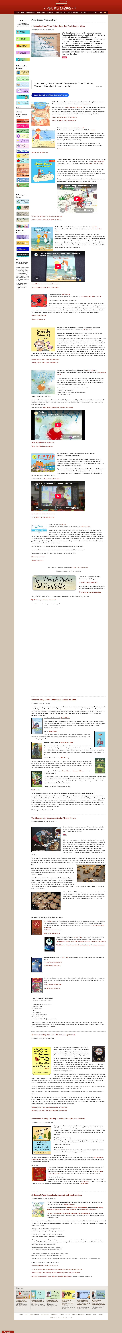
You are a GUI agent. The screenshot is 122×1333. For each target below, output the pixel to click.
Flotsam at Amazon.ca (38, 319)
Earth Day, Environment (73, 12)
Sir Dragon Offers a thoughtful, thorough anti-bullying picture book (56, 1195)
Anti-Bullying (50, 12)
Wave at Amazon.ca (37, 560)
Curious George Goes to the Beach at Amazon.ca (46, 219)
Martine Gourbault (69, 1204)
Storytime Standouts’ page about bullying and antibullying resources (51, 1276)
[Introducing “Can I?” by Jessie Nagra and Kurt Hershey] (38, 1298)
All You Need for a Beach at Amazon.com (64, 117)
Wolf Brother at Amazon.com (52, 930)
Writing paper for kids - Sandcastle (45, 600)
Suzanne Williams (79, 771)
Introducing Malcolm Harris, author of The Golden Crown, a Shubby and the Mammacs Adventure (83, 1303)
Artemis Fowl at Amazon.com (53, 962)
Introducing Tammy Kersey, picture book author (52, 1302)
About (22, 12)
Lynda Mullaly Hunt (66, 742)
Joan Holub (65, 771)
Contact (95, 12)
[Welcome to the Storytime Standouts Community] (23, 1298)
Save (65, 57)
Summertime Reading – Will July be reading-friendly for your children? (58, 1118)
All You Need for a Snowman (73, 107)
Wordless (83, 12)
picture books (85, 1181)
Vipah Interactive (99, 161)
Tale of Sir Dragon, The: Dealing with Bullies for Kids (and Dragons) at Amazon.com (56, 1269)
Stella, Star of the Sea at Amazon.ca (42, 446)
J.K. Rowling (65, 758)
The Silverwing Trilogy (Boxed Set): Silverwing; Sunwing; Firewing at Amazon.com (81, 941)
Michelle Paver (48, 921)
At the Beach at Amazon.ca (39, 152)
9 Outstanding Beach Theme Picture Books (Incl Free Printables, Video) (58, 26)
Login (89, 12)
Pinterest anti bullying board (88, 1209)
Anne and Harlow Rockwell (76, 128)
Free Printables (41, 12)
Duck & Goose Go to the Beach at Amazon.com (45, 284)
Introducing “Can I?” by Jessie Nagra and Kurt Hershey (37, 1302)
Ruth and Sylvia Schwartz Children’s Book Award (58, 407)
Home (17, 12)
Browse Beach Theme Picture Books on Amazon (50, 95)
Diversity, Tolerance (60, 12)
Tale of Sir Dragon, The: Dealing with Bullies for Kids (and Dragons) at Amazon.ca (56, 1272)
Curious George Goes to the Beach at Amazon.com (46, 216)
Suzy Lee (63, 524)
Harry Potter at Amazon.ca (52, 988)
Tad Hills (94, 227)
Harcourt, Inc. (88, 104)
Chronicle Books (85, 526)
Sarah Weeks (65, 718)
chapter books (84, 1183)
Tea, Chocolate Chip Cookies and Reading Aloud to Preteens (53, 818)
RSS (101, 12)
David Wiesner (65, 294)
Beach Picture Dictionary (89, 582)
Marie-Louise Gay (91, 370)
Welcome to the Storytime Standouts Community (22, 1302)
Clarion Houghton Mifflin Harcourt (91, 296)
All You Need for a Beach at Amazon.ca (64, 120)
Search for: (19, 107)
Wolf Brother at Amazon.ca (52, 933)
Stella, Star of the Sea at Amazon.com (42, 442)
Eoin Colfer (65, 957)
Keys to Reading (30, 12)
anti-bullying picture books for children (77, 1207)
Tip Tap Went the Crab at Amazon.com (43, 514)
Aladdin (93, 130)
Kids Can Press (87, 329)
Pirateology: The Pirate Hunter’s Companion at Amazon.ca (49, 1110)
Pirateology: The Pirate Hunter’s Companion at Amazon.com (49, 1107)
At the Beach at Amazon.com (66, 149)
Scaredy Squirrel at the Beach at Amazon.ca (44, 362)
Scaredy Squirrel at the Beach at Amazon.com (45, 359)
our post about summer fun (79, 567)
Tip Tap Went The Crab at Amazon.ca (42, 517)
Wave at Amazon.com (38, 557)
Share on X (99, 86)
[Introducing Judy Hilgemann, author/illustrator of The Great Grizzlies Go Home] (98, 1298)
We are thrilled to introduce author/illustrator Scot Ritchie (67, 1302)
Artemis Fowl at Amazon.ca (52, 965)
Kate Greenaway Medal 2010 (51, 478)
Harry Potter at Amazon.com (52, 984)
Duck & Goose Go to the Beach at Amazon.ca (45, 287)
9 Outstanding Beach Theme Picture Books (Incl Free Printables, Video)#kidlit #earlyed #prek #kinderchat (63, 85)
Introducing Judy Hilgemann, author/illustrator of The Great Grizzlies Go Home (98, 1302)
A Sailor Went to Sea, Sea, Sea (91, 592)
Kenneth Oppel (77, 937)
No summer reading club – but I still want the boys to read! (53, 1034)
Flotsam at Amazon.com (38, 315)
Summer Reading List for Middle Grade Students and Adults (53, 699)
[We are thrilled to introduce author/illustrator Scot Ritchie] (68, 1298)
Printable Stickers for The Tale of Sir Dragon (44, 1265)
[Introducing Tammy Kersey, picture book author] (53, 1298)
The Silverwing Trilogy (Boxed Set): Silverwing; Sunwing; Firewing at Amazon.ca (80, 945)
